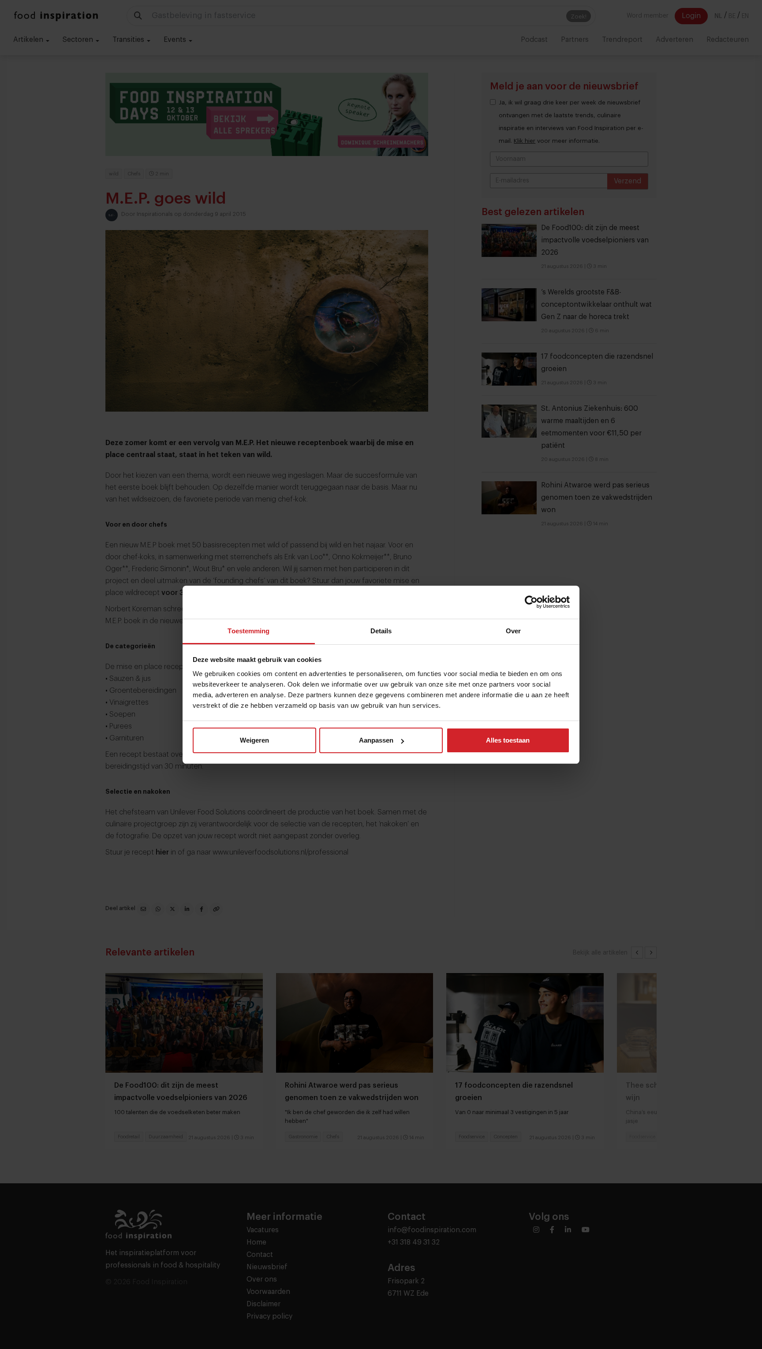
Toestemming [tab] (248, 631)
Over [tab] (513, 631)
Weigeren (254, 740)
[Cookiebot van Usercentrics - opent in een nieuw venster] (531, 602)
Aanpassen (376, 740)
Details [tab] (381, 631)
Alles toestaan (508, 740)
